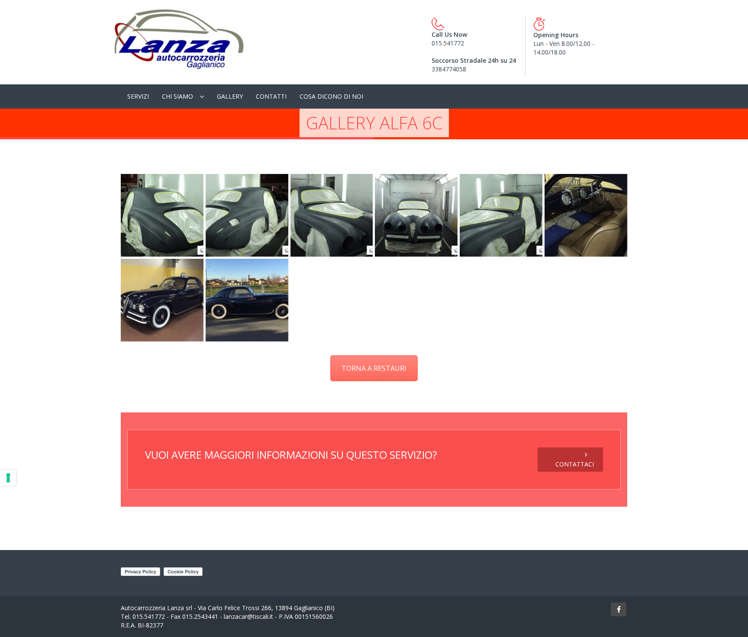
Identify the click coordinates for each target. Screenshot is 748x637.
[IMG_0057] (247, 300)
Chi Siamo (177, 96)
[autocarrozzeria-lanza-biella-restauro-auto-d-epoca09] (416, 215)
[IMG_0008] (586, 215)
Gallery (230, 96)
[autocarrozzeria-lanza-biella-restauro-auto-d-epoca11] (162, 215)
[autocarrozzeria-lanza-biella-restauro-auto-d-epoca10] (501, 215)
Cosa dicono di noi (331, 96)
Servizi (138, 96)
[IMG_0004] (162, 300)
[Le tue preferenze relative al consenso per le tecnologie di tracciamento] (8, 478)
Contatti (271, 96)
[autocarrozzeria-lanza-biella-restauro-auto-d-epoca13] (331, 215)
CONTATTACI (574, 464)
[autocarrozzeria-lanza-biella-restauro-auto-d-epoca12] (247, 215)
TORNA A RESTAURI (374, 368)
